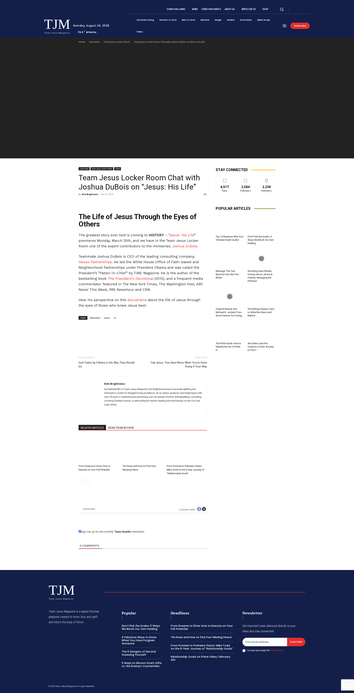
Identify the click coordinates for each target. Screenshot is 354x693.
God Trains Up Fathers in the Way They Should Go (106, 364)
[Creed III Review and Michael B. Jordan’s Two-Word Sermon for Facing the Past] (230, 296)
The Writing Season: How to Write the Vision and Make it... (261, 312)
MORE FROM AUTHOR (121, 427)
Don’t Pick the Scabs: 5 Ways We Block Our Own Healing (261, 240)
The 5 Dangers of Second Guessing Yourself (139, 653)
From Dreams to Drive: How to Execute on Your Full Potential (202, 627)
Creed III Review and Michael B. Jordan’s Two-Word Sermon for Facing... (230, 312)
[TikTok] (120, 410)
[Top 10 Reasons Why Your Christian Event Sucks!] (230, 224)
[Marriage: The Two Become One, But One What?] (230, 258)
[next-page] (86, 480)
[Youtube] (308, 9)
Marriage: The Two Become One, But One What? (227, 274)
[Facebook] (295, 9)
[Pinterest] (99, 202)
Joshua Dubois (184, 246)
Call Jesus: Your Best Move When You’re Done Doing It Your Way (179, 364)
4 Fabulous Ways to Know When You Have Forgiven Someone (139, 640)
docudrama (137, 300)
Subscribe (296, 642)
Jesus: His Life (181, 235)
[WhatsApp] (107, 202)
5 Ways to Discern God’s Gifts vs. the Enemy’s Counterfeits (142, 664)
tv (115, 317)
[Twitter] (304, 9)
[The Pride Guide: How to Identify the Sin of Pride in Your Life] (230, 331)
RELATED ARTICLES (92, 427)
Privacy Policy (276, 650)
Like (225, 178)
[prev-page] (81, 480)
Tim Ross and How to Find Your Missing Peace (201, 637)
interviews (95, 317)
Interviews (94, 41)
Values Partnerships (95, 262)
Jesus (107, 317)
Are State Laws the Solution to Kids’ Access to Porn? (261, 346)
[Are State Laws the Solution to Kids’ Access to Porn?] (262, 331)
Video (117, 168)
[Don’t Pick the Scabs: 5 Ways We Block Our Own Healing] (262, 224)
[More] (116, 202)
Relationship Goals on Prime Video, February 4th (200, 658)
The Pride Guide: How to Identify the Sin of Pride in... (228, 346)
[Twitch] (286, 686)
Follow (245, 178)
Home (82, 41)
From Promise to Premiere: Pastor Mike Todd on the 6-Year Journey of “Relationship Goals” (185, 470)
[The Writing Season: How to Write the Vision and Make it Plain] (262, 296)
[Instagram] (299, 9)
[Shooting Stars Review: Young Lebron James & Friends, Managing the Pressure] (262, 258)
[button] (281, 9)
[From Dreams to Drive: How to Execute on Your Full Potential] (99, 449)
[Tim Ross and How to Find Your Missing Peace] (143, 449)
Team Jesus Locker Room (117, 41)
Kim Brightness (90, 194)
